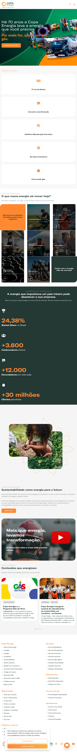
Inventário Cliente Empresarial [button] (13, 669)
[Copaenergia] (8, 5)
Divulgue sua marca (54, 684)
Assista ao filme (11, 45)
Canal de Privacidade (54, 719)
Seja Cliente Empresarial (55, 681)
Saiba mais (9, 510)
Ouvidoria (51, 716)
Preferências (27, 741)
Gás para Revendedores (55, 650)
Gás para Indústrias (54, 656)
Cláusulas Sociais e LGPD (12, 678)
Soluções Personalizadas (56, 663)
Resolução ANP (8, 675)
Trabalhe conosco (9, 681)
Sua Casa (7, 719)
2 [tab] (37, 629)
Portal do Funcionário (55, 698)
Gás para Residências (55, 647)
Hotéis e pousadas (9, 704)
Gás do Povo (8, 716)
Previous (3, 32)
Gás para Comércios (54, 653)
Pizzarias (6, 713)
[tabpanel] (38, 33)
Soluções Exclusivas (54, 666)
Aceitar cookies (27, 746)
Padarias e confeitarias (11, 710)
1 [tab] (35, 629)
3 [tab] (39, 629)
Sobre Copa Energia (10, 647)
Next (73, 32)
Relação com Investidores (12, 666)
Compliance (7, 656)
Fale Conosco (52, 710)
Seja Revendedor (53, 678)
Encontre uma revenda (55, 707)
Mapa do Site (8, 684)
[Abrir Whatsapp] (66, 746)
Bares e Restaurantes (10, 698)
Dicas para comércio (10, 694)
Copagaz (6, 650)
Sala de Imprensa (9, 663)
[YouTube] (73, 744)
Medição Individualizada (55, 669)
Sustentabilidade (9, 659)
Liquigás (6, 653)
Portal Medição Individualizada (57, 694)
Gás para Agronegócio (55, 659)
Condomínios (8, 701)
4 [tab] (42, 629)
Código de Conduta (10, 672)
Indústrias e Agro (9, 707)
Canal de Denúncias (54, 713)
